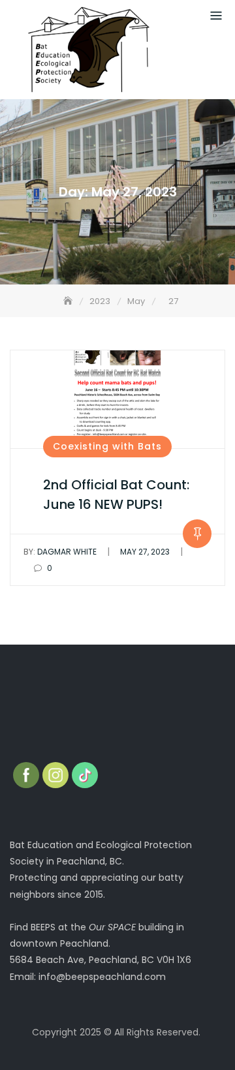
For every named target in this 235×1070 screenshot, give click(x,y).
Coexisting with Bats (107, 446)
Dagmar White (60, 551)
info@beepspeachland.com (102, 976)
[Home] (69, 301)
